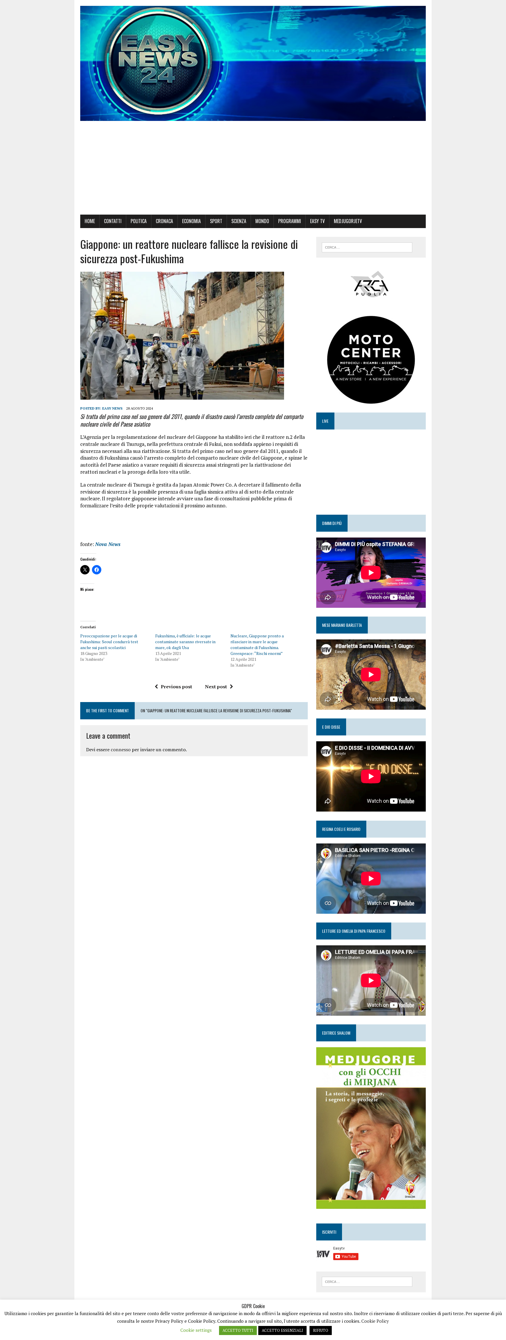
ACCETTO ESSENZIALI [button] (282, 1330)
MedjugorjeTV (348, 221)
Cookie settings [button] (196, 1330)
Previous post (176, 686)
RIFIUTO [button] (320, 1330)
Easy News (112, 408)
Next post (216, 686)
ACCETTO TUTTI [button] (238, 1330)
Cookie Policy (375, 1321)
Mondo (262, 221)
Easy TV (317, 221)
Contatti (113, 221)
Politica (139, 221)
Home (90, 221)
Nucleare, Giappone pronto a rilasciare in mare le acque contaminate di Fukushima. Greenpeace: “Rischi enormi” (257, 644)
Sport (216, 221)
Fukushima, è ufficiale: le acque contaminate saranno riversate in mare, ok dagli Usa (185, 641)
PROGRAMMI (289, 221)
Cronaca (164, 221)
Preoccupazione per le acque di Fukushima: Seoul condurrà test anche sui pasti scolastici (109, 641)
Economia (191, 221)
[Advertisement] (253, 171)
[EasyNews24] (253, 63)
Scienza (238, 221)
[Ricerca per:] (367, 247)
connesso (121, 749)
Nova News (107, 544)
